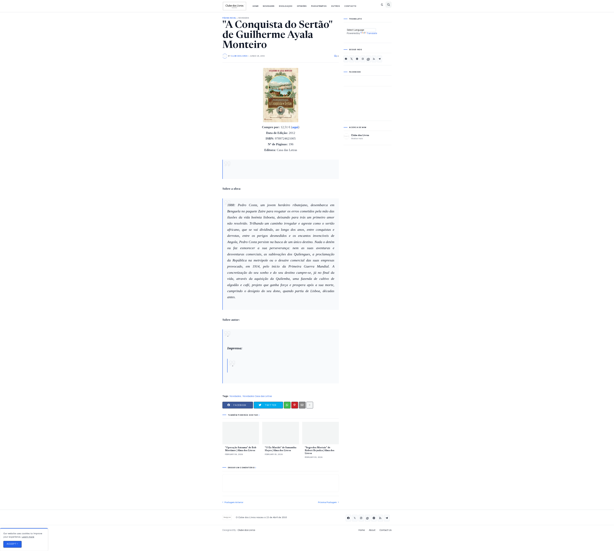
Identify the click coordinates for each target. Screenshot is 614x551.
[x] (351, 59)
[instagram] (362, 59)
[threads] (368, 59)
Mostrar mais (357, 138)
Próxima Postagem (327, 502)
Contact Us (385, 530)
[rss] (374, 59)
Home (361, 530)
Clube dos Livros (360, 135)
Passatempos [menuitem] (319, 6)
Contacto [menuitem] (350, 6)
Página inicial (229, 18)
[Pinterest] (294, 405)
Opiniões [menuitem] (302, 6)
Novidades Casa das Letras (257, 396)
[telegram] (379, 59)
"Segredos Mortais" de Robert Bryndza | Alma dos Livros (319, 450)
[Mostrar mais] (309, 405)
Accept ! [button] (12, 543)
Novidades (243, 18)
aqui (295, 127)
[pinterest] (357, 59)
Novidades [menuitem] (269, 6)
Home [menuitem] (256, 6)
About (372, 530)
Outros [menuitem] (335, 6)
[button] (382, 5)
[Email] (302, 405)
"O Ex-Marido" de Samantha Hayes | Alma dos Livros (280, 449)
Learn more (28, 536)
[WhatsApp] (287, 405)
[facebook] (346, 59)
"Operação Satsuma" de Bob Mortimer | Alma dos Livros (240, 449)
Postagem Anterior (233, 502)
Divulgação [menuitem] (285, 6)
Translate (371, 33)
